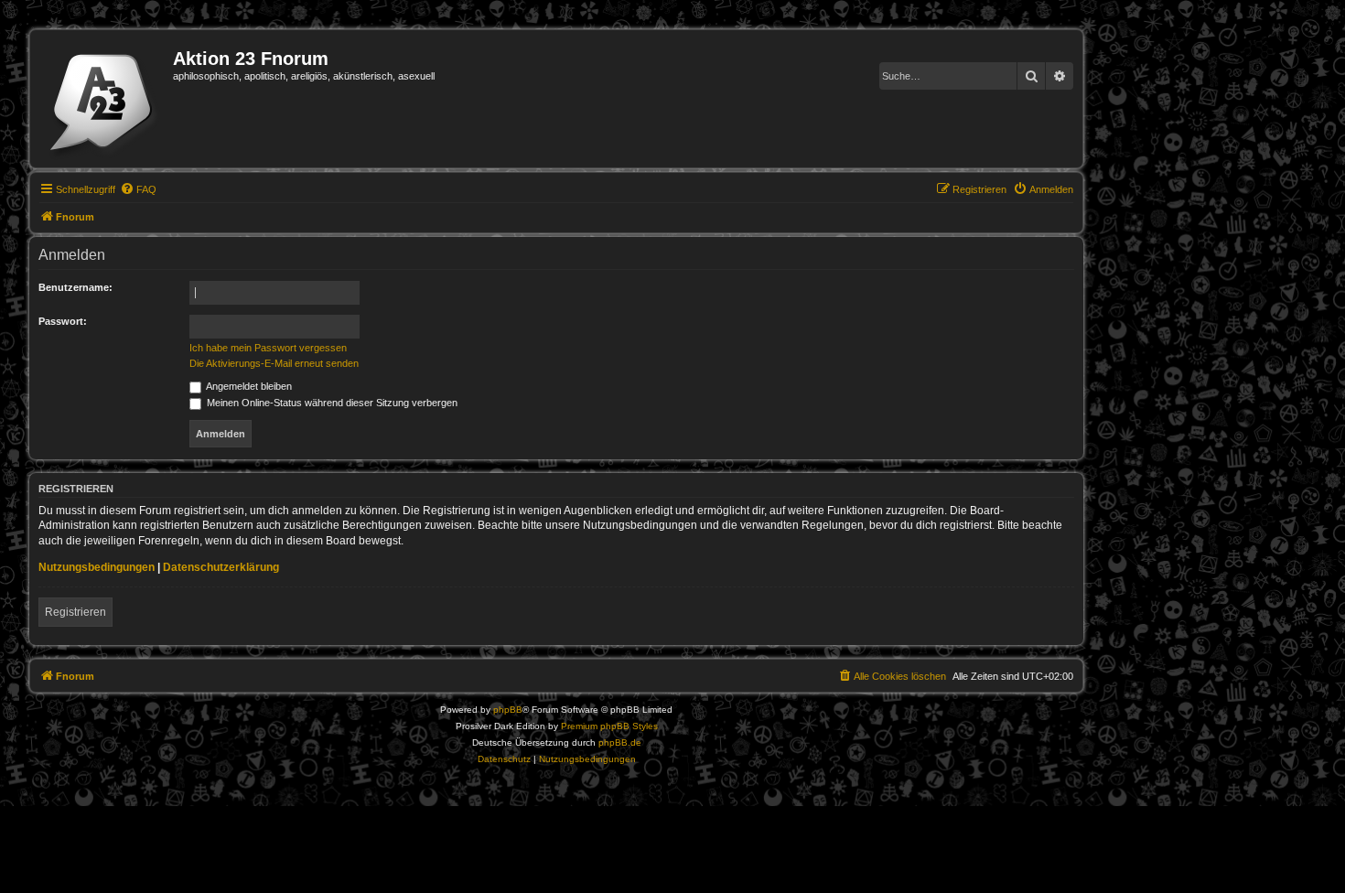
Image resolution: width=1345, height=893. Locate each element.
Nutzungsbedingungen (96, 567)
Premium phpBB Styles (609, 726)
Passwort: (62, 321)
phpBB (507, 710)
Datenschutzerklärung (221, 567)
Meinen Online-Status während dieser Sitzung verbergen (330, 402)
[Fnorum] (104, 99)
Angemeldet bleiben (248, 386)
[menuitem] (138, 189)
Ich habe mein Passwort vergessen (268, 347)
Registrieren (75, 612)
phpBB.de (619, 742)
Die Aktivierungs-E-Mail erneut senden (274, 363)
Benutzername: (75, 287)
